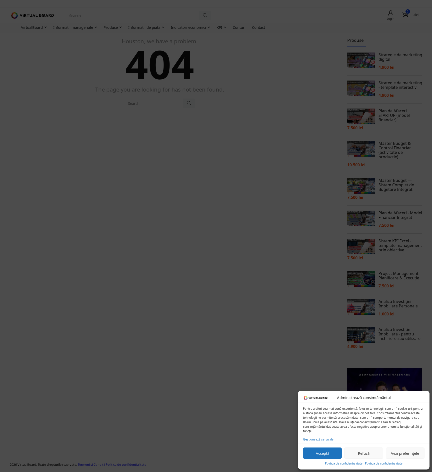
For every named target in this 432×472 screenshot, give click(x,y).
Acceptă (322, 453)
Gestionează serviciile (318, 439)
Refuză (364, 453)
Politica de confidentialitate (343, 463)
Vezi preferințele (405, 453)
